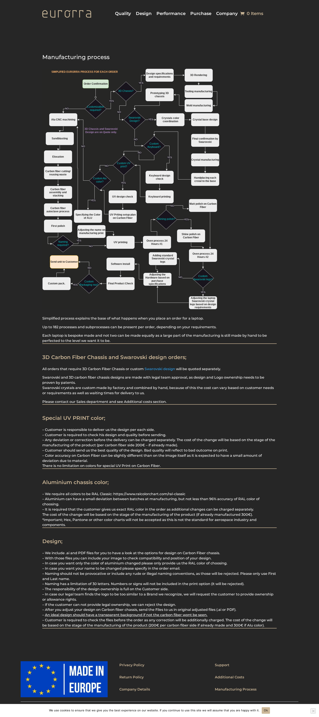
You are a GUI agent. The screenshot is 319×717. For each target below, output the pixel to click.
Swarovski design (160, 369)
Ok (266, 710)
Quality (123, 14)
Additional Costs (229, 677)
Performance (171, 14)
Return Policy (131, 677)
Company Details (134, 689)
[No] (313, 711)
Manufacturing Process (236, 689)
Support (222, 665)
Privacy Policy (131, 665)
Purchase (200, 14)
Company (227, 14)
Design (144, 14)
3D (71, 377)
